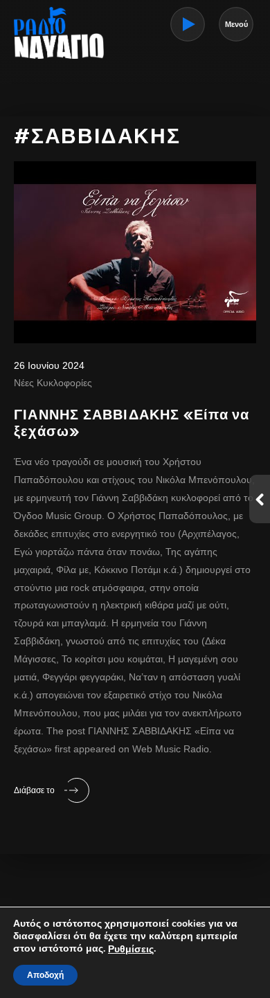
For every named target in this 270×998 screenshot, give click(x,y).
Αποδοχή (45, 975)
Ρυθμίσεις (131, 949)
